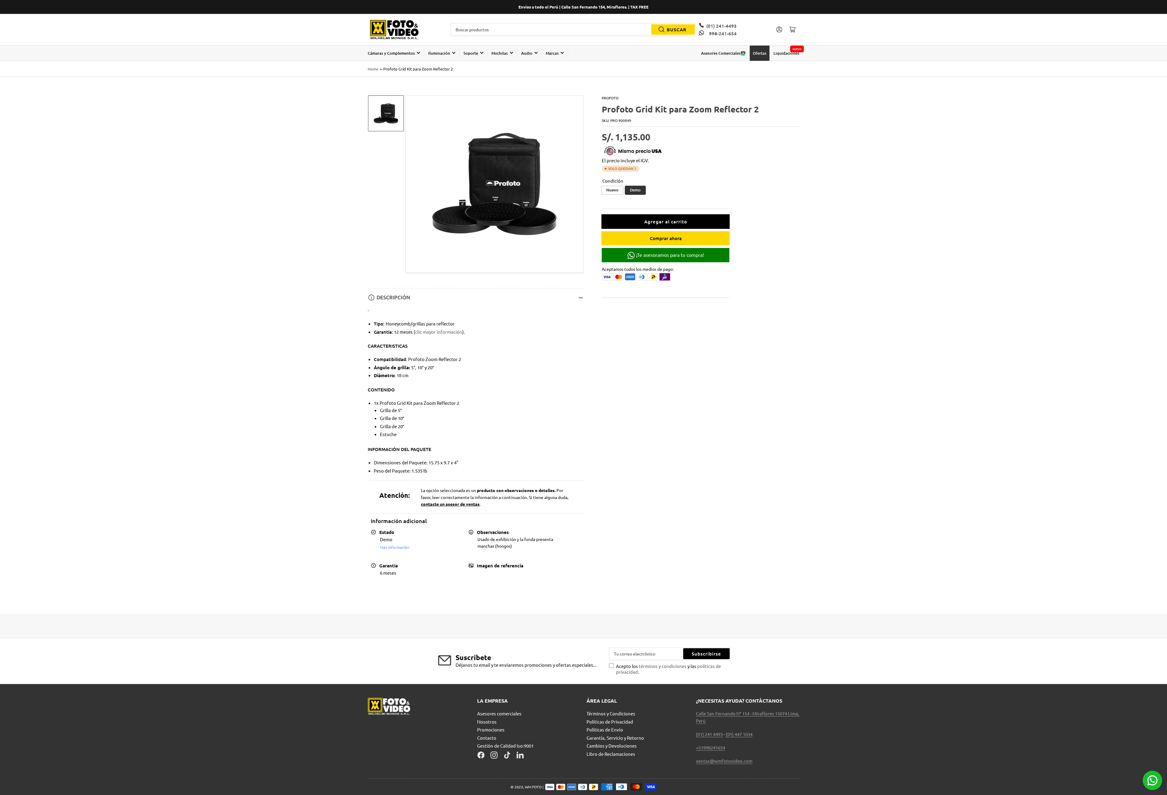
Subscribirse (706, 654)
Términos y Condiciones (611, 713)
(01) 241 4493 (709, 734)
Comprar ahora (666, 238)
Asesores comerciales (499, 713)
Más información (394, 547)
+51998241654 (710, 747)
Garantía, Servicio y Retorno (615, 738)
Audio (526, 53)
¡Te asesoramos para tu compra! (669, 255)
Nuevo (612, 190)
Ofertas (759, 53)
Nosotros (487, 721)
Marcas (552, 53)
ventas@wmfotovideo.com (724, 761)
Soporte (470, 53)
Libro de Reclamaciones (611, 754)
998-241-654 (722, 33)
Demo (635, 190)
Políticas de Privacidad (610, 721)
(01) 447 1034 (739, 734)
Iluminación (439, 53)
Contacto (486, 738)
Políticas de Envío (605, 729)
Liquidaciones (786, 53)
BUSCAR (677, 29)
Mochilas (499, 53)
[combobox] (573, 29)
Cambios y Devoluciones (612, 746)
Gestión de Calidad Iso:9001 (505, 746)
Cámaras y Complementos (391, 53)
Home (373, 68)
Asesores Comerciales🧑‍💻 (723, 53)
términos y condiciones (663, 666)
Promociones (490, 729)
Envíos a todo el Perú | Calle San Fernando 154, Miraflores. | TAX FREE (583, 6)
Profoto (610, 97)
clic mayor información (438, 332)
